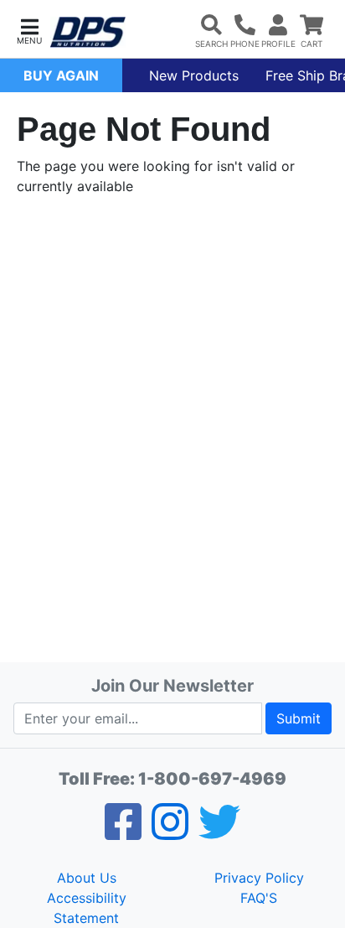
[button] (29, 30)
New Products (194, 75)
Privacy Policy (259, 877)
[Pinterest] (170, 832)
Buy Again (61, 75)
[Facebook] (123, 832)
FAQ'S (258, 897)
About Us (86, 877)
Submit (298, 718)
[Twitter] (219, 832)
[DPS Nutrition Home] (88, 32)
